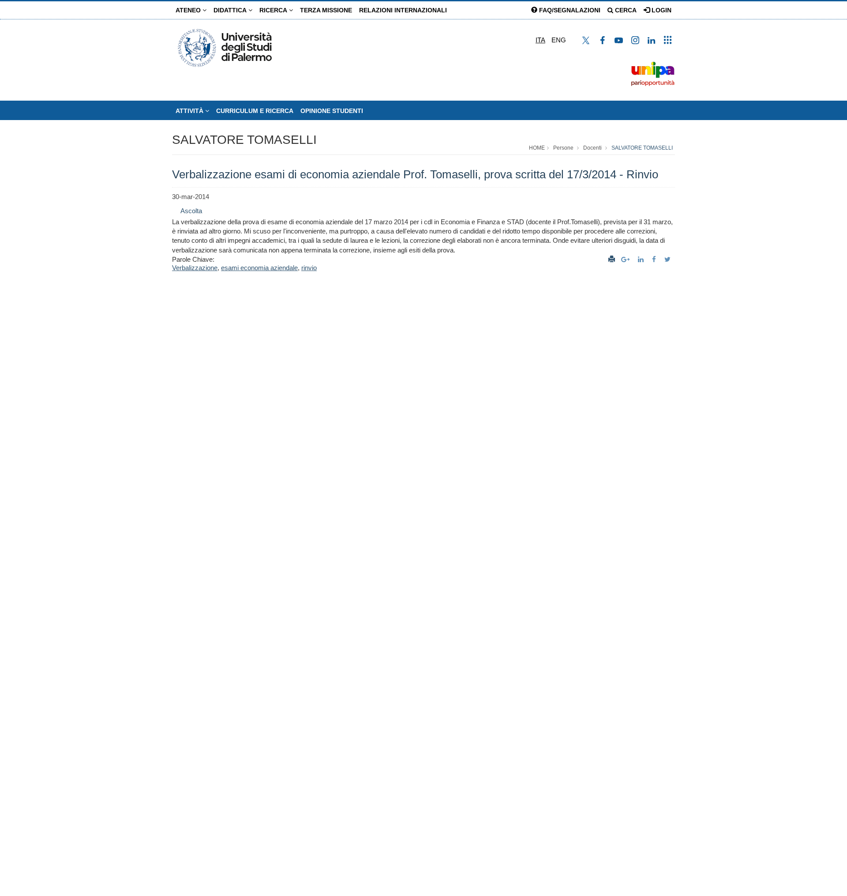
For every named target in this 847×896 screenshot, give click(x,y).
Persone (563, 148)
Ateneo (189, 10)
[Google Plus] (626, 259)
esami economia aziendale (259, 267)
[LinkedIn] (642, 259)
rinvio (309, 267)
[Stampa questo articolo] (611, 259)
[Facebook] (655, 259)
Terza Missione (326, 10)
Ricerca (274, 10)
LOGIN (660, 10)
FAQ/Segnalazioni (568, 10)
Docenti (592, 148)
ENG (558, 40)
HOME (537, 148)
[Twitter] (668, 259)
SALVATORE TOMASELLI (244, 140)
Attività (190, 110)
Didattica (231, 10)
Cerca (625, 10)
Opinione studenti (331, 110)
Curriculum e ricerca (254, 110)
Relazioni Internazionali (403, 10)
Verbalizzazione (194, 267)
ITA (540, 40)
